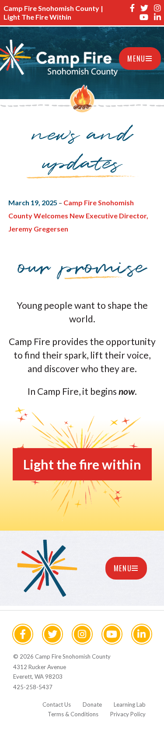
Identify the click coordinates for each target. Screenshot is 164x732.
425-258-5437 (32, 687)
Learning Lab (130, 704)
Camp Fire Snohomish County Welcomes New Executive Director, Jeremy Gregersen (78, 215)
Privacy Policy (128, 714)
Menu (136, 58)
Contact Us (56, 704)
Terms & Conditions (73, 714)
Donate (92, 704)
